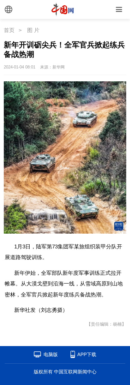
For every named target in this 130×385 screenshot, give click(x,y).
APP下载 (86, 354)
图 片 (33, 30)
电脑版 (51, 354)
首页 (9, 30)
